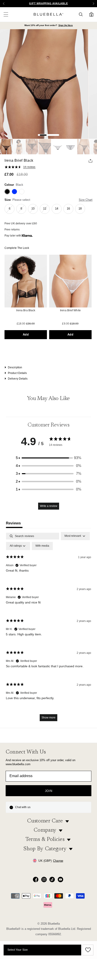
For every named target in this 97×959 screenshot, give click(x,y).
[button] (93, 3)
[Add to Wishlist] (87, 950)
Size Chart (85, 199)
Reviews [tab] (13, 523)
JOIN (48, 791)
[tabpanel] (48, 629)
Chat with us (22, 807)
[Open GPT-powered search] (82, 14)
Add (25, 334)
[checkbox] (42, 546)
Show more (48, 717)
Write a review (48, 506)
